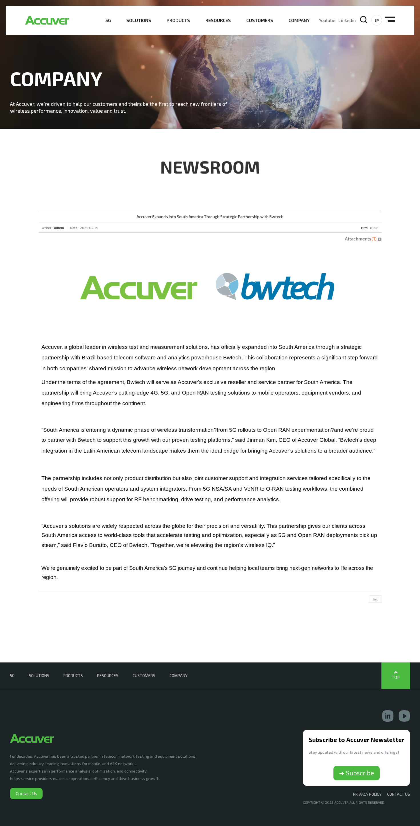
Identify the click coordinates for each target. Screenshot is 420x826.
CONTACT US (398, 794)
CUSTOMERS (259, 20)
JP (377, 20)
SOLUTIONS (138, 20)
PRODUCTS (178, 20)
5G (108, 20)
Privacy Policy (367, 794)
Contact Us (26, 793)
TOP (396, 677)
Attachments (361, 238)
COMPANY (299, 20)
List (375, 599)
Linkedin (347, 20)
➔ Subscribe (356, 773)
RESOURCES (218, 20)
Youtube (327, 20)
